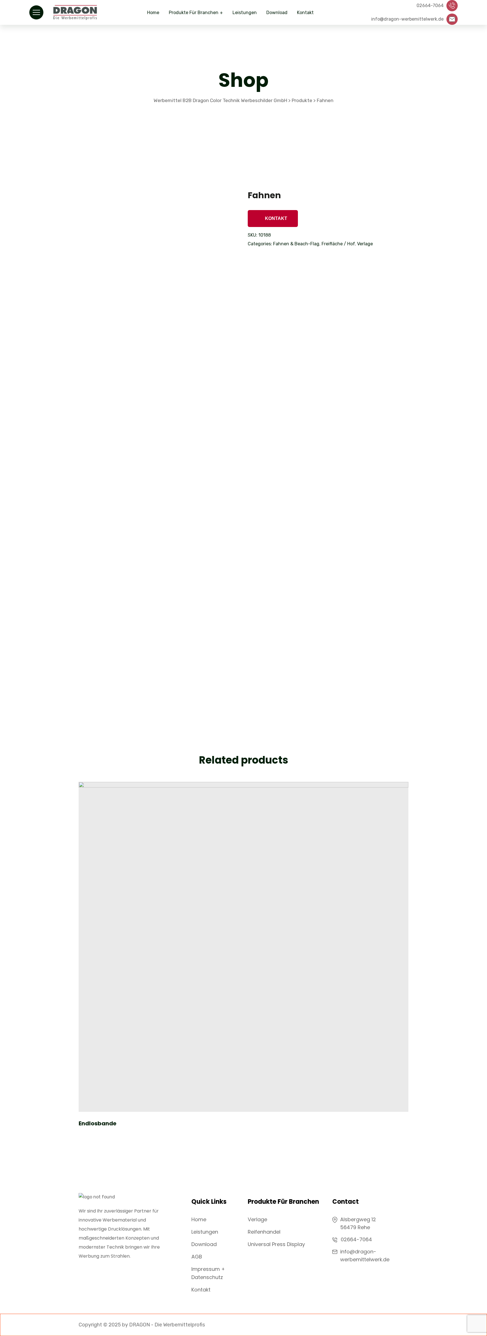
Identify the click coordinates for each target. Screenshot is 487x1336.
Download (276, 12)
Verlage (365, 243)
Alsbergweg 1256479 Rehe (358, 1223)
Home (153, 12)
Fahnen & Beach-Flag (296, 243)
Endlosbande (97, 1123)
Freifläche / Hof (338, 243)
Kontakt (305, 12)
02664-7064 (356, 1239)
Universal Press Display (276, 1244)
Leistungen (245, 12)
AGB (196, 1256)
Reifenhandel (264, 1231)
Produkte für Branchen (193, 12)
